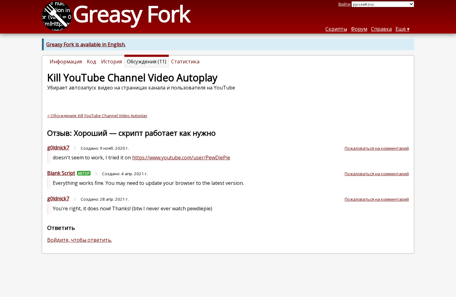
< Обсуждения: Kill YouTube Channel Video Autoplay (97, 115)
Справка (381, 28)
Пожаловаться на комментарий (377, 148)
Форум (359, 28)
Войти (344, 4)
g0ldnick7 (58, 147)
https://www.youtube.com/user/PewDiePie (181, 157)
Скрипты (336, 28)
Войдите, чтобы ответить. (79, 239)
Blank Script (61, 173)
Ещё (401, 28)
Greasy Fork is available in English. (86, 44)
